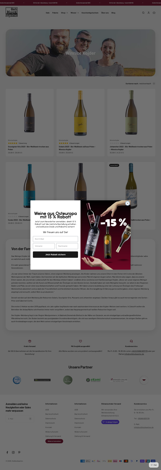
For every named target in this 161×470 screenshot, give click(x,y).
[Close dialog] (128, 203)
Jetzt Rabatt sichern (55, 254)
